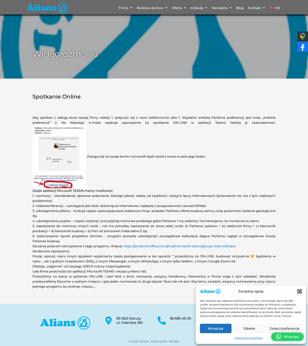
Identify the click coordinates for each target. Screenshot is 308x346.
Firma (123, 8)
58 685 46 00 (180, 318)
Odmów (249, 328)
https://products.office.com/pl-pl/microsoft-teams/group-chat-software (179, 246)
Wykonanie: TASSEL (165, 341)
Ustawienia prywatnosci (249, 337)
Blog (239, 8)
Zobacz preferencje (284, 328)
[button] (300, 291)
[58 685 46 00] (162, 320)
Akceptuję (215, 328)
